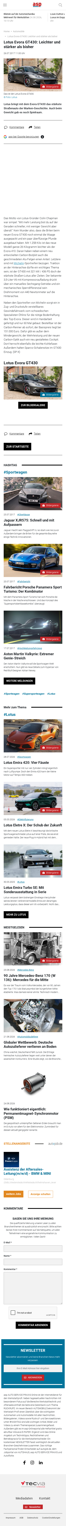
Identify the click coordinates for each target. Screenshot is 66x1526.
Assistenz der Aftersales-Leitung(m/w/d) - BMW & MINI (27, 1171)
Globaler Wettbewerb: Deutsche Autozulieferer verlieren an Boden (30, 1044)
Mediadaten (24, 1498)
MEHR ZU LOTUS (16, 914)
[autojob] (55, 1143)
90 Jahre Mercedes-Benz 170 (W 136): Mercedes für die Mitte (29, 978)
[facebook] (24, 1462)
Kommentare (16, 127)
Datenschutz (32, 1518)
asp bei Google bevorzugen (23, 136)
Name (7, 1256)
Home (7, 31)
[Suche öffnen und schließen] (59, 5)
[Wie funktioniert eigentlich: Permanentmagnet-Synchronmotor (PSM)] (33, 1082)
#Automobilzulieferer (27, 1036)
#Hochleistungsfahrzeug (29, 648)
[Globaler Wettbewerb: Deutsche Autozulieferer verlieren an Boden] (33, 1015)
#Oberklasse (23, 514)
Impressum (11, 1518)
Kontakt (44, 1498)
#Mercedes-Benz (25, 970)
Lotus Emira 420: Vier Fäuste (26, 763)
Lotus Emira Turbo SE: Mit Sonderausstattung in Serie (25, 890)
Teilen (37, 127)
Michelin (19, 263)
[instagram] (32, 1462)
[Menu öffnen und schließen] (5, 5)
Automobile (18, 31)
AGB (21, 1518)
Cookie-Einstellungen (51, 1518)
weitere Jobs (13, 1194)
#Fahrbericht (23, 581)
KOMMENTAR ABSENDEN (33, 1325)
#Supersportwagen (33, 693)
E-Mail (7, 1242)
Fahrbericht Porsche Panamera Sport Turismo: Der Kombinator (33, 589)
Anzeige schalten (40, 1194)
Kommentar (10, 1269)
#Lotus (51, 693)
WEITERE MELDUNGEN (19, 680)
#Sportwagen (15, 472)
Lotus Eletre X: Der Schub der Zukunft (33, 825)
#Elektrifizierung (25, 819)
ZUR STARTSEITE (17, 446)
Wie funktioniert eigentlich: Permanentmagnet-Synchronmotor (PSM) (31, 1113)
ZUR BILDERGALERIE (33, 405)
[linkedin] (41, 1462)
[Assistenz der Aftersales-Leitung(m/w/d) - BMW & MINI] (11, 1159)
